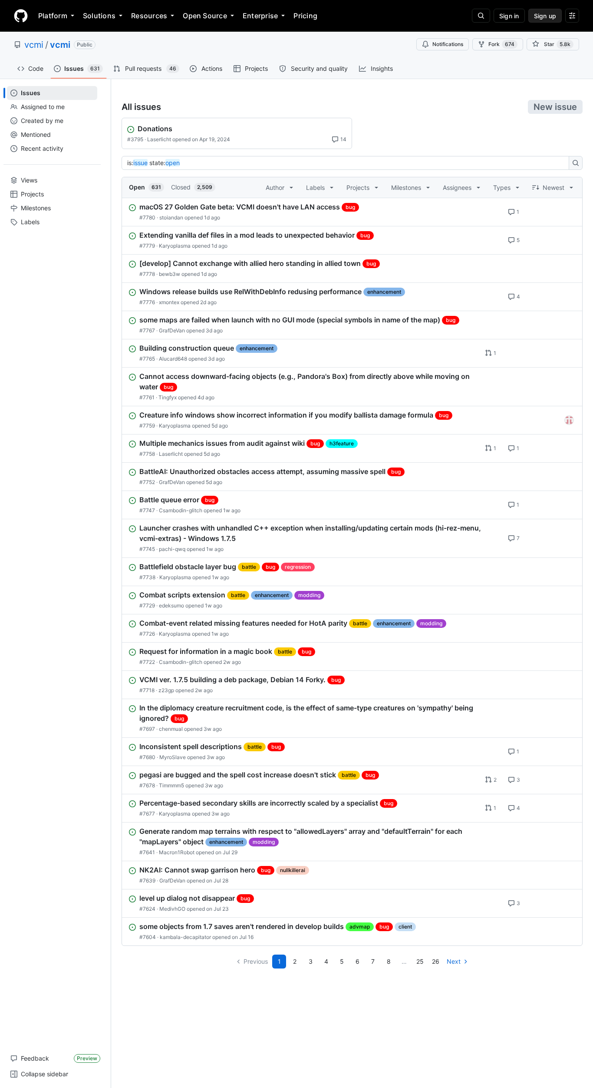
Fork (501, 44)
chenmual (171, 729)
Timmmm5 (171, 785)
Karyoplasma (175, 245)
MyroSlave (172, 757)
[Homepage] (21, 16)
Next (454, 961)
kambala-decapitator (185, 937)
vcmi (33, 45)
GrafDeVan (172, 330)
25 (420, 961)
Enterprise (260, 15)
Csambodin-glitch (180, 510)
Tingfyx (167, 397)
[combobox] (347, 162)
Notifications (447, 44)
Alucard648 (173, 358)
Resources (149, 15)
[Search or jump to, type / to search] (481, 16)
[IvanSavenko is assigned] (569, 420)
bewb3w (169, 274)
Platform (52, 15)
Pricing (305, 15)
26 (435, 961)
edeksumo (171, 605)
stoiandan (171, 217)
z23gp (166, 690)
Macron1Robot (176, 852)
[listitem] (352, 212)
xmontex (169, 302)
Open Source (205, 15)
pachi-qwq (172, 549)
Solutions (99, 15)
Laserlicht (159, 139)
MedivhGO (172, 909)
